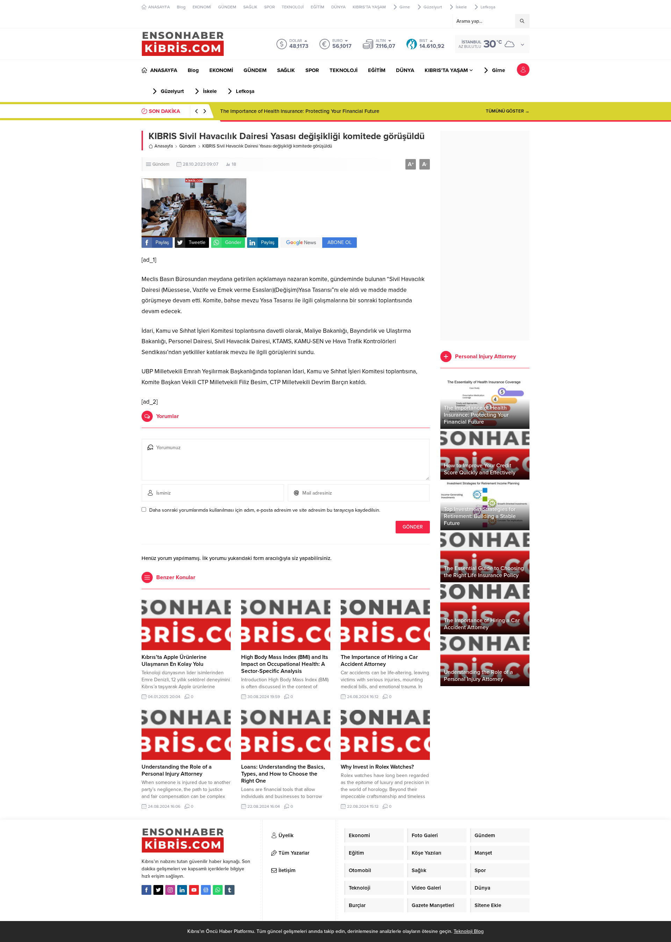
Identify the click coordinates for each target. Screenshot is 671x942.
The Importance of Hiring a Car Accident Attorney (379, 661)
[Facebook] (146, 890)
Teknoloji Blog (469, 931)
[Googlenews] (206, 890)
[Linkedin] (182, 890)
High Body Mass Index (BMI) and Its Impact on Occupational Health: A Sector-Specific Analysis (284, 664)
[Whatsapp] (218, 890)
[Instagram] (170, 890)
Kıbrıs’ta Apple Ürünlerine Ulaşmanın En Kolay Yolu (174, 661)
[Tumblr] (230, 890)
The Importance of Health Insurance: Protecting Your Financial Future (299, 111)
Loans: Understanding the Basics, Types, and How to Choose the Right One (283, 773)
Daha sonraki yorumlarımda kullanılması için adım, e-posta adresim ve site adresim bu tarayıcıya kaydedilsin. (264, 510)
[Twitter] (158, 890)
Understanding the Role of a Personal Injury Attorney (177, 770)
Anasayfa (163, 146)
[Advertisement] (484, 235)
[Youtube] (194, 890)
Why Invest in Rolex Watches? (377, 766)
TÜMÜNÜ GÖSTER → (507, 111)
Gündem (187, 146)
